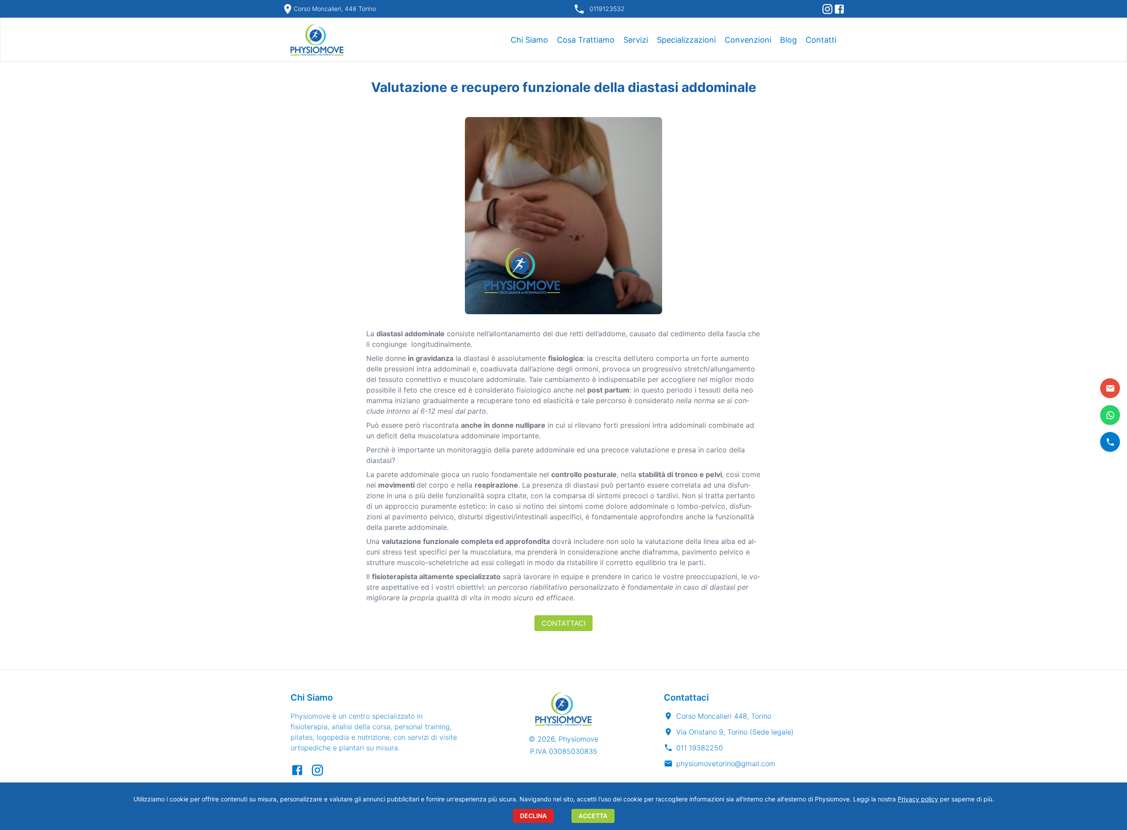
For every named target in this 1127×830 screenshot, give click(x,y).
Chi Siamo (529, 39)
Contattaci (563, 623)
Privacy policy (918, 799)
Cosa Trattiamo (586, 39)
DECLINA (533, 815)
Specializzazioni (686, 39)
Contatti (821, 39)
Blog (788, 39)
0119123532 (607, 8)
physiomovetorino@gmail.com (725, 763)
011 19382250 (699, 747)
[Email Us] (1110, 388)
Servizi (635, 39)
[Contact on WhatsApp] (1110, 415)
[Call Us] (1110, 442)
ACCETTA (593, 815)
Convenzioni (748, 39)
